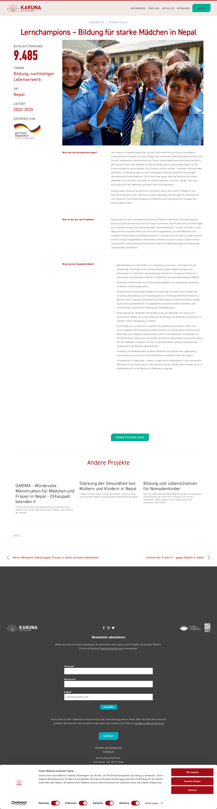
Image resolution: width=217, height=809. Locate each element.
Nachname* (70, 679)
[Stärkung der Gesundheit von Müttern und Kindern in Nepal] (109, 477)
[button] (198, 472)
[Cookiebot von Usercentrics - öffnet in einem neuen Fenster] (19, 803)
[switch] (83, 803)
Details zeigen (151, 803)
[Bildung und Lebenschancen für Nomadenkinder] (173, 477)
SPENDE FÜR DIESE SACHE (130, 437)
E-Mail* (67, 692)
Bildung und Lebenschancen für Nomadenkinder (170, 486)
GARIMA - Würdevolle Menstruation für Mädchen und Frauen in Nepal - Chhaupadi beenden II (45, 493)
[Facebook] (103, 627)
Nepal (17, 535)
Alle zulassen (192, 772)
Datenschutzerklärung (111, 648)
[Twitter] (113, 627)
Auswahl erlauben (192, 781)
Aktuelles (168, 8)
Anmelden (108, 707)
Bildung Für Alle (118, 22)
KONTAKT (108, 736)
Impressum (108, 751)
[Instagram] (108, 627)
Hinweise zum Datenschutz (108, 747)
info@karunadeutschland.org (149, 723)
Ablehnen (192, 790)
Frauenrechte (97, 22)
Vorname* (69, 666)
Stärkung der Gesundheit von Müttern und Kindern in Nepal (107, 486)
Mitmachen (183, 8)
